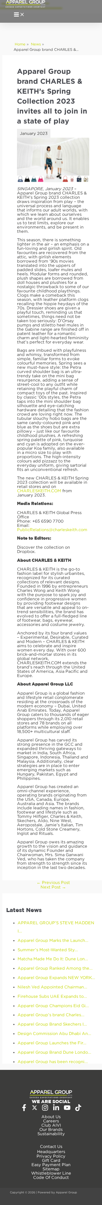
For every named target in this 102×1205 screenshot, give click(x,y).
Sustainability (51, 1133)
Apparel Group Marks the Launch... (53, 940)
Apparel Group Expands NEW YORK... (56, 977)
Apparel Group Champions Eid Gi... (53, 1005)
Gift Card (51, 1160)
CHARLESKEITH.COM (39, 491)
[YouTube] (67, 1109)
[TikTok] (78, 1109)
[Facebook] (24, 1109)
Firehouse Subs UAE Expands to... (52, 996)
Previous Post (53, 882)
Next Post (53, 887)
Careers (51, 1121)
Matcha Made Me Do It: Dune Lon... (53, 959)
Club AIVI (51, 1125)
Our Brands (51, 1129)
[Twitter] (34, 1109)
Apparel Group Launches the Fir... (52, 1043)
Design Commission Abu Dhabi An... (54, 1033)
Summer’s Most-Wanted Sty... (48, 950)
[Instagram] (45, 1109)
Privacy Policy (51, 1156)
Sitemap (51, 1169)
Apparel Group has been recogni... (53, 1061)
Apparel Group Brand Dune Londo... (54, 1052)
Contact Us (51, 1146)
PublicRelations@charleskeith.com (52, 529)
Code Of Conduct (51, 1177)
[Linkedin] (56, 1109)
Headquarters (51, 1151)
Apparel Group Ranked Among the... (55, 968)
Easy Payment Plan (51, 1164)
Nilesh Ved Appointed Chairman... (52, 987)
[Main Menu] (19, 15)
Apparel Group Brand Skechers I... (52, 1024)
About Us (51, 1116)
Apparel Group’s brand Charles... (51, 1015)
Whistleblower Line (51, 1173)
